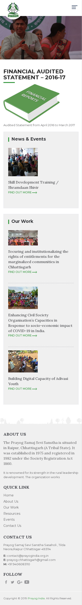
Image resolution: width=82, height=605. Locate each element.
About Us (10, 501)
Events (9, 519)
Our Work (11, 507)
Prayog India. (36, 598)
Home (8, 495)
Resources (11, 514)
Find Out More (20, 192)
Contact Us (12, 526)
